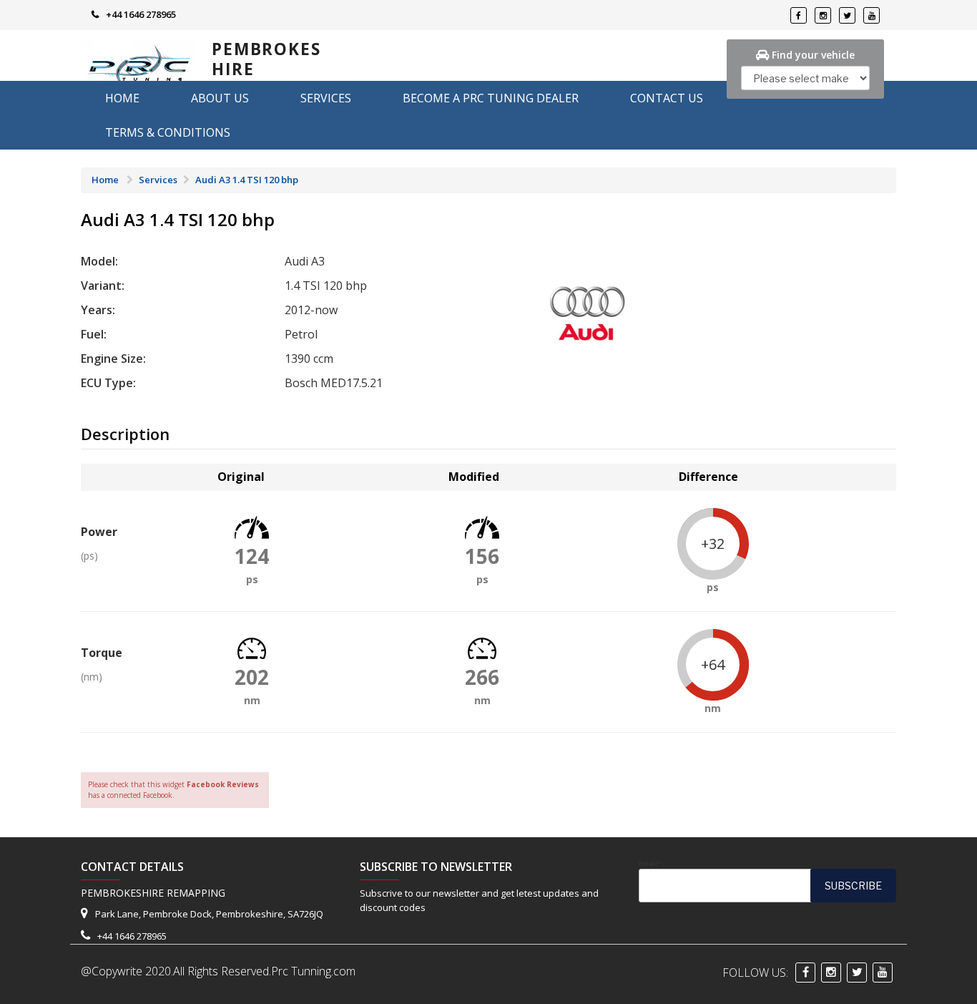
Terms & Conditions (167, 132)
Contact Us (666, 98)
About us (220, 98)
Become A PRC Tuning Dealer (491, 98)
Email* (650, 863)
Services (325, 98)
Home (122, 98)
